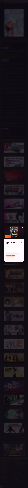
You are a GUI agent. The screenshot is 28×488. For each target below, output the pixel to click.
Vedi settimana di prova (10, 257)
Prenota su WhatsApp (17, 257)
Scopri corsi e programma (10, 255)
